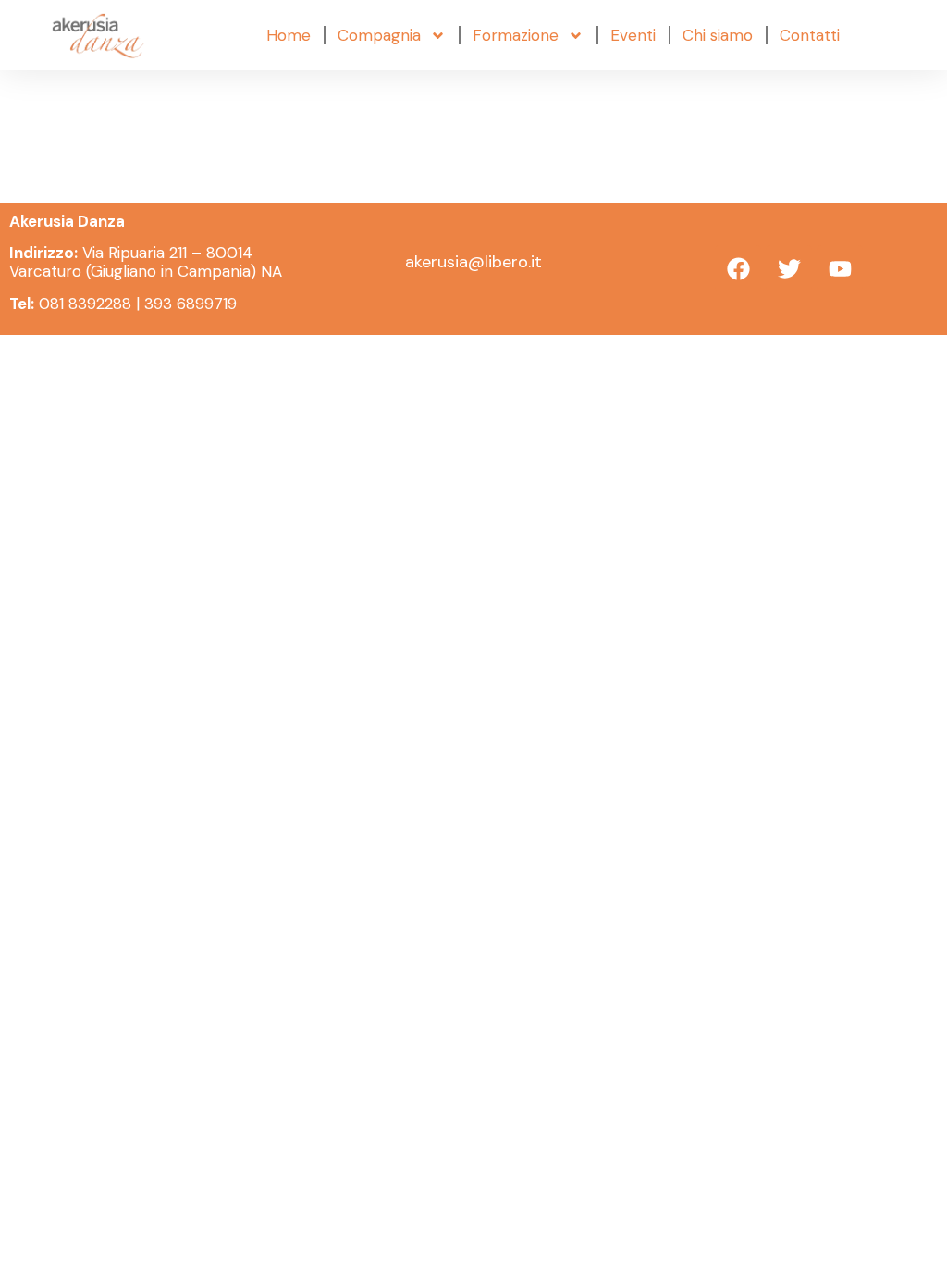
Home (288, 35)
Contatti (810, 35)
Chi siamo (718, 35)
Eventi (633, 35)
